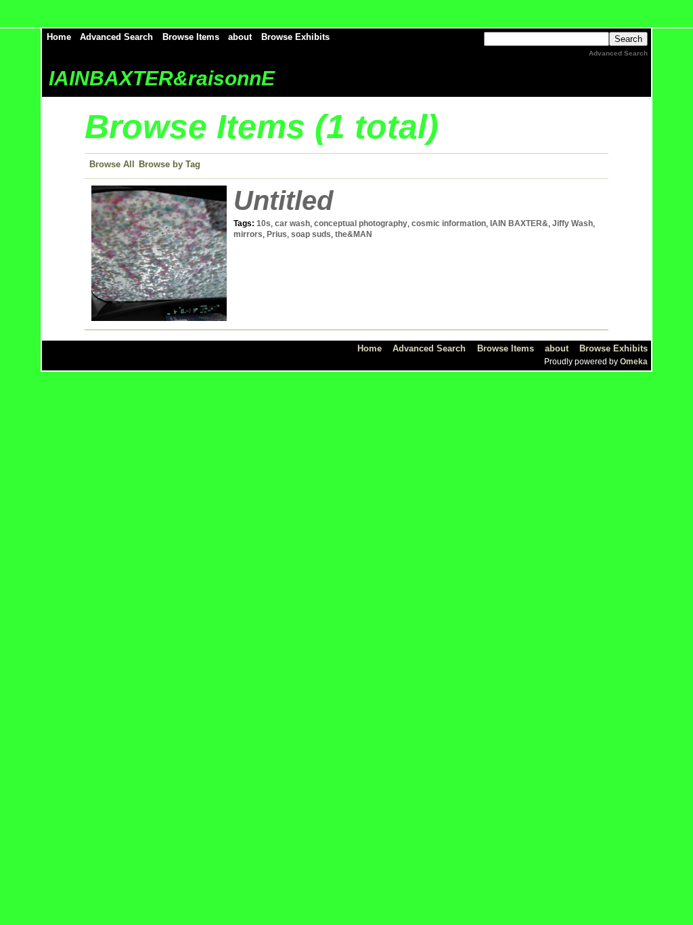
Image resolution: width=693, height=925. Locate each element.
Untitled (283, 200)
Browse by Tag (169, 164)
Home (59, 37)
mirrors (248, 234)
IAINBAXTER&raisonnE (162, 78)
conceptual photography (360, 223)
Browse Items (190, 37)
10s (263, 223)
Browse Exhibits (295, 37)
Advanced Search (116, 37)
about (240, 37)
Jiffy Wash (572, 223)
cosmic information (448, 223)
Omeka (634, 361)
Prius (277, 234)
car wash (292, 223)
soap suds (311, 234)
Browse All (112, 164)
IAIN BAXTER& (519, 223)
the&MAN (353, 234)
